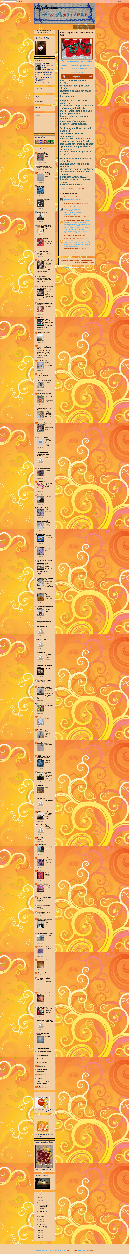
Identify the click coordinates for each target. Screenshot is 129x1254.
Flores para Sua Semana (48, 458)
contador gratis (39, 101)
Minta (46, 787)
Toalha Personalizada (49, 827)
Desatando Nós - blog (43, 173)
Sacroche (40, 495)
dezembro (42, 1202)
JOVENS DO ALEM (42, 812)
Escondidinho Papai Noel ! (48, 847)
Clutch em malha (48, 949)
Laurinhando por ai (43, 730)
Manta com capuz (42, 375)
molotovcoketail (71, 1250)
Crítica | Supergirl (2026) (44, 167)
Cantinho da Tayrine (43, 825)
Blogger (90, 1250)
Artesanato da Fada (43, 960)
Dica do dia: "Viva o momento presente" (48, 656)
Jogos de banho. (47, 383)
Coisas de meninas (47, 886)
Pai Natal (47, 718)
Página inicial (86, 260)
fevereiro (42, 1227)
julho (41, 1219)
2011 (39, 1232)
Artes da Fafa (68, 207)
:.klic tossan (40, 186)
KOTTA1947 (41, 798)
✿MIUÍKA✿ (41, 482)
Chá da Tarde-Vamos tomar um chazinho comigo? (43, 757)
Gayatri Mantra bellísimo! (47, 874)
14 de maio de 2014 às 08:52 (75, 248)
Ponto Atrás (48, 744)
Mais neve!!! (48, 935)
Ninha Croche (41, 593)
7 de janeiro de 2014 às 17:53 (74, 235)
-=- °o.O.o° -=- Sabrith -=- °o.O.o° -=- (44, 978)
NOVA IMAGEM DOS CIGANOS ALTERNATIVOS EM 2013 (49, 777)
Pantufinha (48, 496)
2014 (39, 1198)
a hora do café (41, 973)
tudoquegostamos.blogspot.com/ (45, 993)
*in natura (40, 785)
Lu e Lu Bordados (42, 361)
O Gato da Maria (42, 1062)
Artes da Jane (41, 374)
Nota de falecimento (43, 913)
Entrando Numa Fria (43, 166)
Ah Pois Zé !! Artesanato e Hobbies (45, 607)
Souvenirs (47, 1036)
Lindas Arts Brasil (42, 521)
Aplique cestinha (47, 155)
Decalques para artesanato (42, 1070)
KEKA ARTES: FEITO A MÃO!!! (44, 394)
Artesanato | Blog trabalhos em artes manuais (43, 454)
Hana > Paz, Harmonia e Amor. (44, 906)
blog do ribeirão (42, 212)
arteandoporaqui (42, 858)
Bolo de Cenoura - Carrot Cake (48, 596)
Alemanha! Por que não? (44, 1051)
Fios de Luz (40, 871)
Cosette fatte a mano (43, 687)
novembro (42, 1211)
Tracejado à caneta (48, 549)
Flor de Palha (41, 652)
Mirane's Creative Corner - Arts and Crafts (44, 919)
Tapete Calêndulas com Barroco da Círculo (48, 414)
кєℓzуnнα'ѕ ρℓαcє (42, 1074)
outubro (41, 1214)
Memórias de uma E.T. (44, 912)
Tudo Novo (48, 200)
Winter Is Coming (47, 610)
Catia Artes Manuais (43, 1048)
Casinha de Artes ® (42, 626)
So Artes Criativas (42, 884)
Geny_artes (40, 717)
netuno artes (41, 547)
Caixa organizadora (48, 922)
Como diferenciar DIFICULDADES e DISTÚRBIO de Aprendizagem (45, 323)
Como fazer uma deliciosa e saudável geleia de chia (49, 242)
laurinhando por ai (70, 197)
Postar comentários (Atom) (79, 267)
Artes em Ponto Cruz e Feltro (44, 409)
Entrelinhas (40, 838)
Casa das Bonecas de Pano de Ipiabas (45, 260)
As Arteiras (45, 8)
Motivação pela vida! (48, 307)
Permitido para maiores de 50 (44, 666)
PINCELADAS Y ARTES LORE (44, 1034)
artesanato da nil (42, 153)
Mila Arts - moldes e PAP (44, 199)
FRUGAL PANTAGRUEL (44, 680)
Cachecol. (47, 470)
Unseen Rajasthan (42, 1055)
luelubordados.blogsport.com (74, 220)
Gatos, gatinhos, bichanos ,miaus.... (47, 734)
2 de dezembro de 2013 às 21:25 (76, 203)
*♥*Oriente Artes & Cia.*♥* (45, 933)
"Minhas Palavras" (42, 251)
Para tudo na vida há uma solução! (44, 303)
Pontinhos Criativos (43, 743)
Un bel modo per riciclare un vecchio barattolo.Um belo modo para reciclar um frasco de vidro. (45, 693)
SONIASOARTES (42, 276)
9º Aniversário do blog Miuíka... (49, 485)
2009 (39, 1238)
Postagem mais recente (69, 260)
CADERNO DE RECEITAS (44, 1020)
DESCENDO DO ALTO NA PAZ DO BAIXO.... (48, 816)
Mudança (40, 900)
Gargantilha (48, 996)
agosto (41, 1216)
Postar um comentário (70, 252)
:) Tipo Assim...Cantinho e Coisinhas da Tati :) (44, 1082)
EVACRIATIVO (41, 845)
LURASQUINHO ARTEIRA (45, 578)
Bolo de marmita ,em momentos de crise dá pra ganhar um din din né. (45, 584)
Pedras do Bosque (42, 1087)
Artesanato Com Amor (44, 621)
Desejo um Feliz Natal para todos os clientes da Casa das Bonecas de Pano (44, 267)
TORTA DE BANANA (43, 682)
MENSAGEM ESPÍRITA (44, 225)
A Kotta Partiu (49, 800)
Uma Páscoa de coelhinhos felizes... (49, 427)
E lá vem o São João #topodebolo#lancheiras (49, 399)
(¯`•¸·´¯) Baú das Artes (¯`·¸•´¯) (44, 897)
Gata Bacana (41, 534)
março (41, 1224)
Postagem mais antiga (84, 262)
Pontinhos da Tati (42, 508)
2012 (39, 1230)
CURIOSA (40, 318)
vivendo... (40, 1078)
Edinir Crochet (41, 1066)
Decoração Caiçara (48, 982)
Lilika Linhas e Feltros (44, 947)
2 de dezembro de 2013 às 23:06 (76, 216)
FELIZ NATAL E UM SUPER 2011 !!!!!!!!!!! (49, 1010)
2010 (39, 1235)
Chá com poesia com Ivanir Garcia (48, 762)
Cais (46, 187)
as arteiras (47, 63)
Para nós (47, 668)
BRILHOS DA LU (42, 1007)
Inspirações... (41, 839)
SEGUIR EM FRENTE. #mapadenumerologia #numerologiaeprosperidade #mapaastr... (45, 294)
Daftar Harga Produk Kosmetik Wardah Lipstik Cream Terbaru (44, 279)
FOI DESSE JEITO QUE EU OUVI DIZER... (45, 287)
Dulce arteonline (42, 238)
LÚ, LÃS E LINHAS (43, 437)
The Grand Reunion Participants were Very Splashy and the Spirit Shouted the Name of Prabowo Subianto (43, 352)
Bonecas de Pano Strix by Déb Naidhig (44, 423)
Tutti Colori (40, 1059)
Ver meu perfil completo (43, 83)
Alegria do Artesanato (44, 468)
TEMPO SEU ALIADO (48, 227)
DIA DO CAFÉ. (49, 1022)
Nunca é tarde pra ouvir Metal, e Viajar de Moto (44, 346)
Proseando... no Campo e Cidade (44, 561)
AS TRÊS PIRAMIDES (43, 333)
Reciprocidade (49, 705)
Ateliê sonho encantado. (44, 380)
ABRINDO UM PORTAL (44, 772)
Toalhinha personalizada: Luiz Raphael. (49, 364)
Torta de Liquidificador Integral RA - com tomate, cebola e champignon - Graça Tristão (44, 568)
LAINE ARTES (41, 639)
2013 (39, 1200)
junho (41, 1221)
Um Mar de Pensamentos (45, 704)
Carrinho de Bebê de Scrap (49, 536)
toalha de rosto (47, 175)
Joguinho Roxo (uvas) (48, 510)
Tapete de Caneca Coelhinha (48, 524)
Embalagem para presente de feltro (44, 1206)
